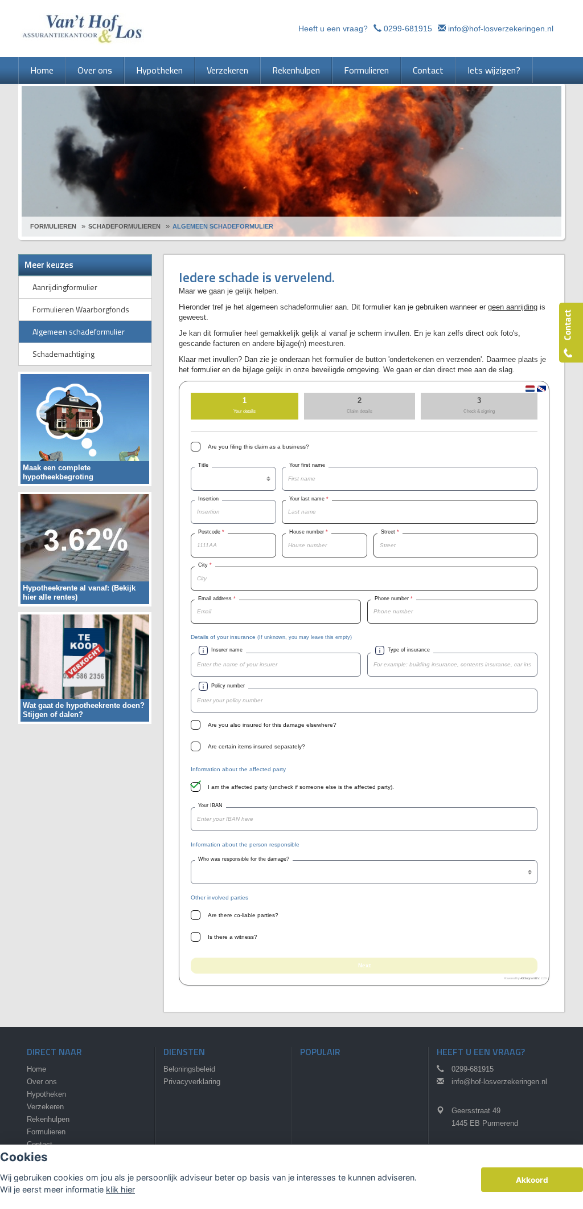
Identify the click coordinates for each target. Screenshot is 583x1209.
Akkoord (532, 1179)
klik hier (120, 1189)
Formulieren (53, 226)
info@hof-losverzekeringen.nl (500, 28)
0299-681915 (408, 28)
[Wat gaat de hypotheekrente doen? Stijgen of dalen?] (84, 667)
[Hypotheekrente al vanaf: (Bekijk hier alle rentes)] (84, 548)
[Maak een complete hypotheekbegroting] (84, 428)
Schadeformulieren (124, 226)
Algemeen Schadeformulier (223, 226)
